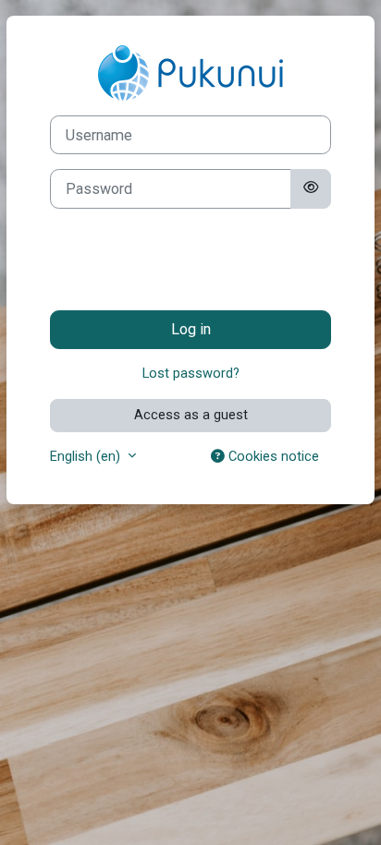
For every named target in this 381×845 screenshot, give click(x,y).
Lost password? (191, 373)
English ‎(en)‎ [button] (87, 456)
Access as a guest (191, 414)
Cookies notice (272, 456)
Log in (191, 329)
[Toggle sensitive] (310, 188)
